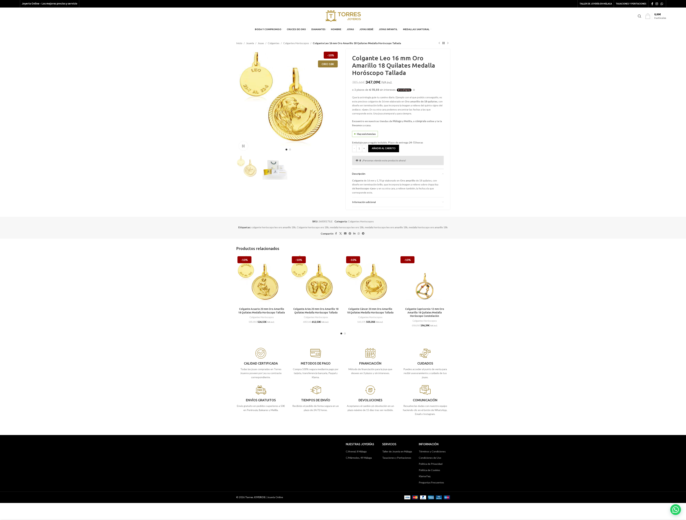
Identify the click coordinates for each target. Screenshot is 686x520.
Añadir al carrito (383, 148)
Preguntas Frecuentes (431, 482)
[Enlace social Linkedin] (354, 233)
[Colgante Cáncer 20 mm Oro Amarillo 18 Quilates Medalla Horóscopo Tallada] (370, 280)
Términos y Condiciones (432, 451)
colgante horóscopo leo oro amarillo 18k (273, 227)
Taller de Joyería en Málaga (397, 451)
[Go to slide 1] (286, 149)
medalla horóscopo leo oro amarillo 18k (386, 227)
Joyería (250, 43)
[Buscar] (639, 16)
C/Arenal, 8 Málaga (356, 451)
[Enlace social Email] (345, 233)
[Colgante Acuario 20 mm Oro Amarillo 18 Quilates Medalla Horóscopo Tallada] (261, 280)
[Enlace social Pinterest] (350, 233)
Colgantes (273, 43)
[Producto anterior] (439, 43)
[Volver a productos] (443, 43)
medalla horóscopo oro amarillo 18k (428, 227)
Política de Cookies (429, 470)
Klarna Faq (424, 476)
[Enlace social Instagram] (656, 3)
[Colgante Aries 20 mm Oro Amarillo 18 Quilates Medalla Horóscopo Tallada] (316, 280)
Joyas (261, 43)
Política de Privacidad (430, 463)
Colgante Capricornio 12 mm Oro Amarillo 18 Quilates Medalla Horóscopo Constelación (424, 312)
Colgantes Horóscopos (296, 43)
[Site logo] (343, 15)
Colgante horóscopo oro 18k (313, 227)
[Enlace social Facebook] (652, 3)
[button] (675, 509)
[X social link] (340, 233)
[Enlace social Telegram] (363, 233)
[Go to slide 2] (290, 149)
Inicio (239, 43)
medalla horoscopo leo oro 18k (347, 227)
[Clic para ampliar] (243, 145)
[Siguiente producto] (448, 43)
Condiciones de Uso (430, 457)
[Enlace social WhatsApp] (661, 3)
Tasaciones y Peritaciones (396, 457)
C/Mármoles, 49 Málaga (359, 457)
